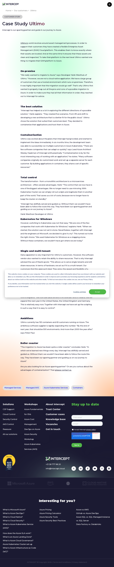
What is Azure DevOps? (13, 513)
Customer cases (55, 414)
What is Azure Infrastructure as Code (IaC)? (19, 550)
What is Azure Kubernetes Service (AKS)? (18, 526)
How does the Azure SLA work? (17, 533)
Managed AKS (32, 388)
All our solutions (10, 434)
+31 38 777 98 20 (53, 464)
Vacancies (52, 424)
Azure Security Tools (49, 517)
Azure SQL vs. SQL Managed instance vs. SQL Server (93, 519)
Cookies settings (79, 292)
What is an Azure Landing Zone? (17, 537)
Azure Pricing (45, 510)
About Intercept (55, 404)
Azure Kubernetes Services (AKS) (32, 446)
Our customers (20, 11)
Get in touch (53, 429)
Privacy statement (79, 562)
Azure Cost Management (30, 421)
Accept (97, 292)
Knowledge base (56, 419)
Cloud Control (9, 414)
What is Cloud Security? (13, 521)
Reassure (7, 429)
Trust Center (53, 409)
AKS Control (8, 424)
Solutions (8, 404)
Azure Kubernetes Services (56, 388)
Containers (78, 388)
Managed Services (12, 388)
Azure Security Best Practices (53, 521)
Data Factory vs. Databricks (88, 524)
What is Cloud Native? (13, 517)
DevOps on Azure (32, 429)
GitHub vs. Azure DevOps (87, 513)
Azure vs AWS (82, 510)
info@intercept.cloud (55, 469)
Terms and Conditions (62, 562)
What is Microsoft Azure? (14, 510)
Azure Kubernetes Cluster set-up (17, 544)
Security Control (10, 419)
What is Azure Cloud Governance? (18, 541)
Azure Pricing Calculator (50, 513)
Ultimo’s (24, 43)
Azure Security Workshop (30, 436)
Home (8, 11)
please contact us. (63, 370)
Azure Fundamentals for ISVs (33, 411)
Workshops (31, 404)
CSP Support (8, 409)
